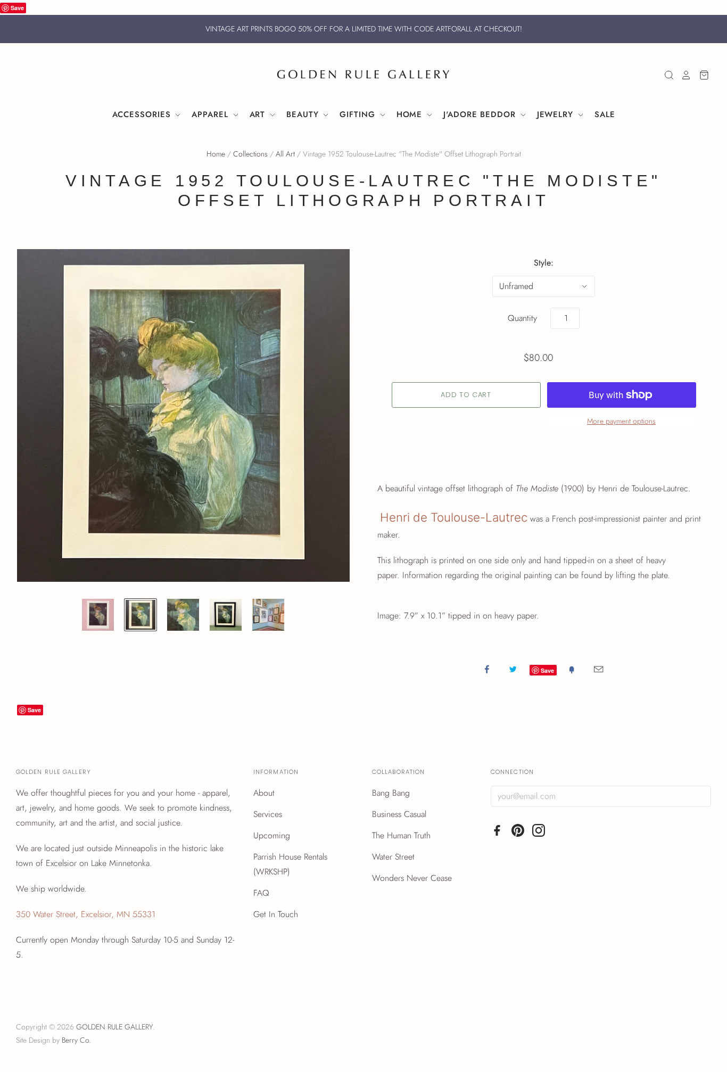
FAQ (261, 893)
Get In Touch (275, 914)
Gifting (359, 114)
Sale (604, 114)
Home (411, 114)
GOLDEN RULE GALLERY (114, 1026)
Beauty (303, 114)
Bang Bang (391, 793)
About (264, 793)
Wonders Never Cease (412, 878)
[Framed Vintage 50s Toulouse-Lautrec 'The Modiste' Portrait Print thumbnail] (226, 615)
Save (17, 8)
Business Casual (399, 814)
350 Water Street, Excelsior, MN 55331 (85, 914)
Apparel (211, 114)
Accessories (143, 114)
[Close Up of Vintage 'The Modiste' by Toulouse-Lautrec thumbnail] (183, 615)
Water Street (393, 857)
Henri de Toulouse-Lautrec (453, 517)
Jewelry (556, 114)
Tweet (513, 669)
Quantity (522, 318)
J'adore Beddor (481, 114)
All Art (285, 154)
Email (598, 669)
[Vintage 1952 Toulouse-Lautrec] (98, 615)
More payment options (621, 421)
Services (267, 814)
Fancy (571, 669)
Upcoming (271, 835)
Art (259, 114)
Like (487, 669)
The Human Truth (401, 835)
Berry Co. (76, 1040)
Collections (250, 154)
